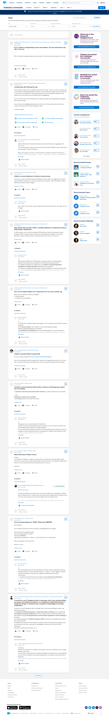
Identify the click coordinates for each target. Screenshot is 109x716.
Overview (29, 7)
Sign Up (102, 7)
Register (63, 11)
